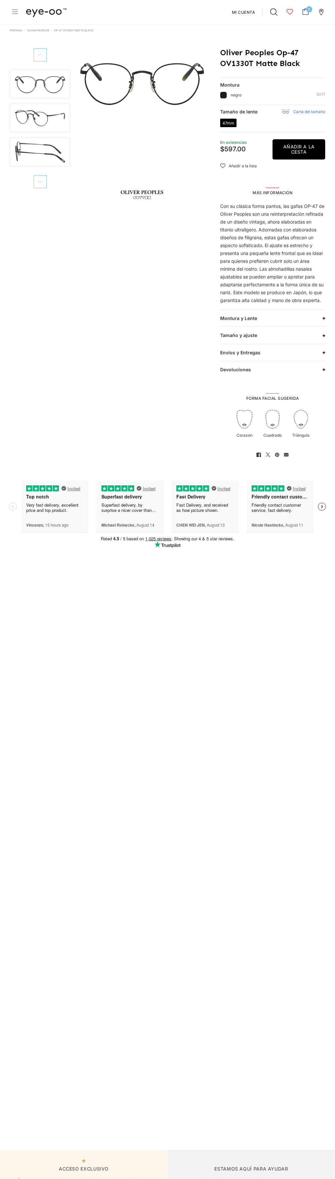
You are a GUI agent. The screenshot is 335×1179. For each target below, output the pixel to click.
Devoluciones (235, 369)
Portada (16, 30)
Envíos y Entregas (240, 352)
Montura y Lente (238, 318)
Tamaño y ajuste (238, 335)
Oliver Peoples (38, 30)
